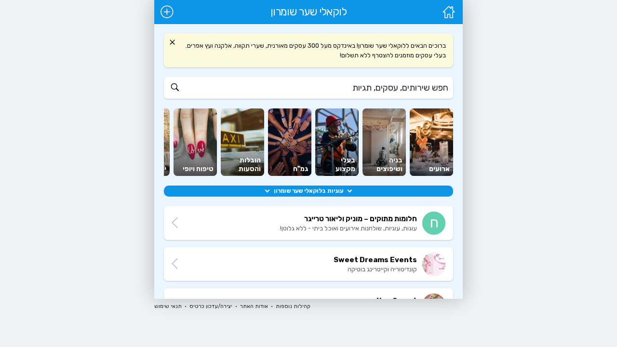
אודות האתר (254, 306)
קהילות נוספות (293, 306)
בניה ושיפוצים (389, 164)
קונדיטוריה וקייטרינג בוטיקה (382, 269)
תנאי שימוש (168, 306)
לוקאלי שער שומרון (308, 12)
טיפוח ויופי (198, 169)
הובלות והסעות (250, 164)
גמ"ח (300, 169)
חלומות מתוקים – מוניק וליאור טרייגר (360, 218)
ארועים (439, 169)
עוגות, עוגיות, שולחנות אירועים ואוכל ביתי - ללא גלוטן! (348, 228)
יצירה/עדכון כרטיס (210, 306)
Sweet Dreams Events (375, 259)
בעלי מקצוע (345, 164)
